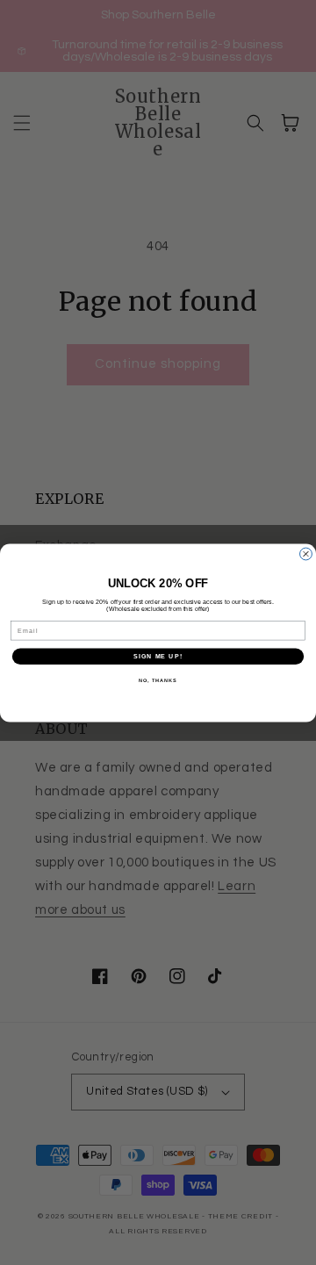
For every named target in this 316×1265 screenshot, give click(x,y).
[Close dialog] (306, 554)
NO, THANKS (158, 680)
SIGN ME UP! (158, 655)
